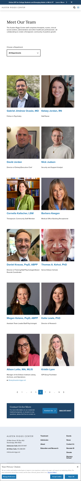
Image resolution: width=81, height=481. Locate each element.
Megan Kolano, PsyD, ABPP (22, 318)
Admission (44, 440)
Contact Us (70, 444)
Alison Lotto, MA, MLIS (20, 369)
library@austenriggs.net (17, 380)
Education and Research (49, 448)
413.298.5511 (21, 449)
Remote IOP (70, 448)
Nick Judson (48, 162)
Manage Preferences (9, 476)
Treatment (44, 436)
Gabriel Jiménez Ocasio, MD (23, 111)
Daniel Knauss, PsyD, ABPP (22, 264)
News (68, 440)
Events (68, 436)
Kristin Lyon (48, 369)
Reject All (71, 476)
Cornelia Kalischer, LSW (20, 213)
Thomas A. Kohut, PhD (54, 264)
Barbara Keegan (50, 213)
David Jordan (14, 162)
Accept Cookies (56, 476)
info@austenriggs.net (13, 452)
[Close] (77, 467)
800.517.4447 (65, 410)
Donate (69, 453)
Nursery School (69, 457)
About (42, 444)
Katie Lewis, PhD (50, 318)
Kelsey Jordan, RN (51, 111)
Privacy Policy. (52, 472)
